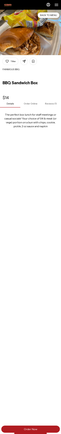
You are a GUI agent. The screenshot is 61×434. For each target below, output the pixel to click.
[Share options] (24, 61)
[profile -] (48, 5)
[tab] (10, 103)
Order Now (30, 429)
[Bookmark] (33, 61)
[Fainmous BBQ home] (17, 5)
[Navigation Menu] (56, 5)
